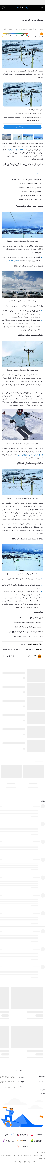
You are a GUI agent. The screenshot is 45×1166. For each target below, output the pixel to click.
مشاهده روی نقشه (23, 127)
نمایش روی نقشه (13, 260)
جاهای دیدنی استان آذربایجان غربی (30, 454)
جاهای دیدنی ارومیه (15, 149)
